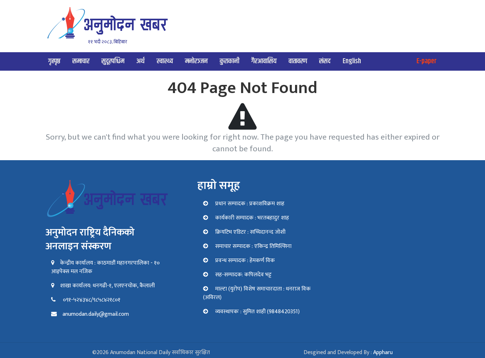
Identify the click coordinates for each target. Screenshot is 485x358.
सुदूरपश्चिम (113, 61)
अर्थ (140, 61)
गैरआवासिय (264, 61)
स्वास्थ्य (165, 61)
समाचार (80, 61)
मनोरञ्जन (196, 61)
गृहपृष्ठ (54, 61)
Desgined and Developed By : (348, 352)
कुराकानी (229, 61)
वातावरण (298, 61)
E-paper (426, 61)
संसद (325, 61)
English (352, 61)
